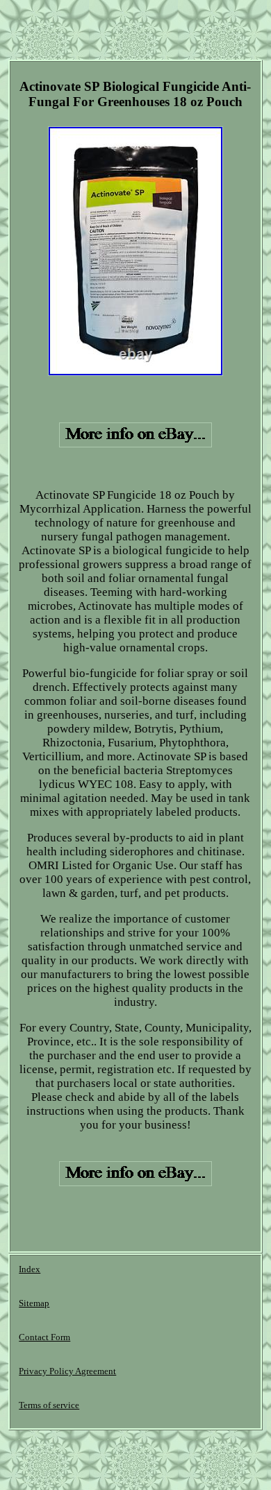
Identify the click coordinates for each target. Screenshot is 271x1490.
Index (29, 1269)
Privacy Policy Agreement (67, 1371)
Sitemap (34, 1303)
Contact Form (44, 1337)
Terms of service (49, 1405)
